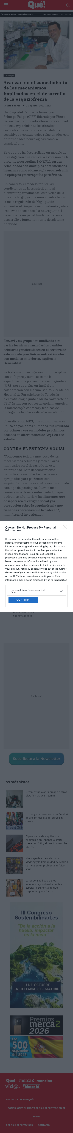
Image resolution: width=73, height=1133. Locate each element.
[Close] (66, 498)
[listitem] (36, 561)
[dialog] (36, 566)
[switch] (59, 570)
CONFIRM (23, 629)
